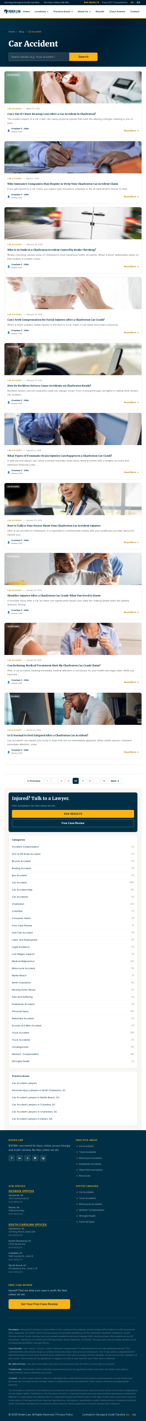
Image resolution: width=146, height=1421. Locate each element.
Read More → (131, 130)
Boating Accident (73, 868)
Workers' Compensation (73, 1054)
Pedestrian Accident (73, 1004)
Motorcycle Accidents (90, 1158)
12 (90, 780)
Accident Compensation (73, 846)
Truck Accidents (73, 1039)
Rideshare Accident (73, 1018)
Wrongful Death (73, 1061)
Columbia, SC (15, 1253)
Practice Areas (61, 11)
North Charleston (73, 982)
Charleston (73, 903)
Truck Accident (73, 1032)
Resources (84, 1175)
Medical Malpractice (73, 961)
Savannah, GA (16, 1195)
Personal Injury (73, 1011)
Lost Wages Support (73, 954)
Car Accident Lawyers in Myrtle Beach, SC (35, 1097)
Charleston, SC (16, 1228)
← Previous (33, 780)
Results (100, 11)
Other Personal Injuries (91, 1170)
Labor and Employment (73, 939)
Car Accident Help (73, 889)
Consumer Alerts (73, 918)
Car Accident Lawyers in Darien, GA (32, 1118)
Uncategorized (73, 1046)
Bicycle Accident (73, 861)
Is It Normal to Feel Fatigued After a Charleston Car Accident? (47, 735)
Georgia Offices (21, 1191)
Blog (21, 31)
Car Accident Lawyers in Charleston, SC (34, 1111)
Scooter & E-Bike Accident (73, 1025)
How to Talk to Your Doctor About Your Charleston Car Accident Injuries (54, 525)
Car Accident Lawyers (24, 1083)
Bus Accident (73, 875)
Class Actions (117, 11)
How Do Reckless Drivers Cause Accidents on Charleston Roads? (49, 385)
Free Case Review (73, 823)
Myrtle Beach (73, 975)
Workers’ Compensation (91, 1210)
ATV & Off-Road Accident (73, 854)
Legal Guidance (73, 946)
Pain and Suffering (73, 996)
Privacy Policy (64, 1414)
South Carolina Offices (28, 1224)
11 (83, 780)
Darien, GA (14, 1207)
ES (138, 2)
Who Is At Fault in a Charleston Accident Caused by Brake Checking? (51, 249)
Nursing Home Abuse (73, 989)
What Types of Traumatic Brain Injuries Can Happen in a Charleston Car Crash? (59, 455)
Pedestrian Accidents (90, 1164)
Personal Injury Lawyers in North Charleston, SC (39, 1090)
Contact (134, 11)
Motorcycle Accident (73, 968)
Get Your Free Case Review (39, 1304)
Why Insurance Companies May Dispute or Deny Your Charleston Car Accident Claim (62, 183)
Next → (115, 780)
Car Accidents (73, 896)
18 (104, 780)
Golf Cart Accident (73, 932)
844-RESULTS (91, 2)
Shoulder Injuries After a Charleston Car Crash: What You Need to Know (54, 595)
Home (26, 11)
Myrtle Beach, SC (17, 1265)
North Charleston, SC (20, 1241)
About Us (83, 11)
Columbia (73, 911)
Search (83, 56)
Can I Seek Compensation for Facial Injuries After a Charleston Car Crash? (56, 319)
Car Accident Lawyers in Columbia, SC (33, 1104)
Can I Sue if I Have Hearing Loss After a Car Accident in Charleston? (51, 114)
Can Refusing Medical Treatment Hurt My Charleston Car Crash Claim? (54, 665)
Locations (40, 11)
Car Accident (73, 882)
